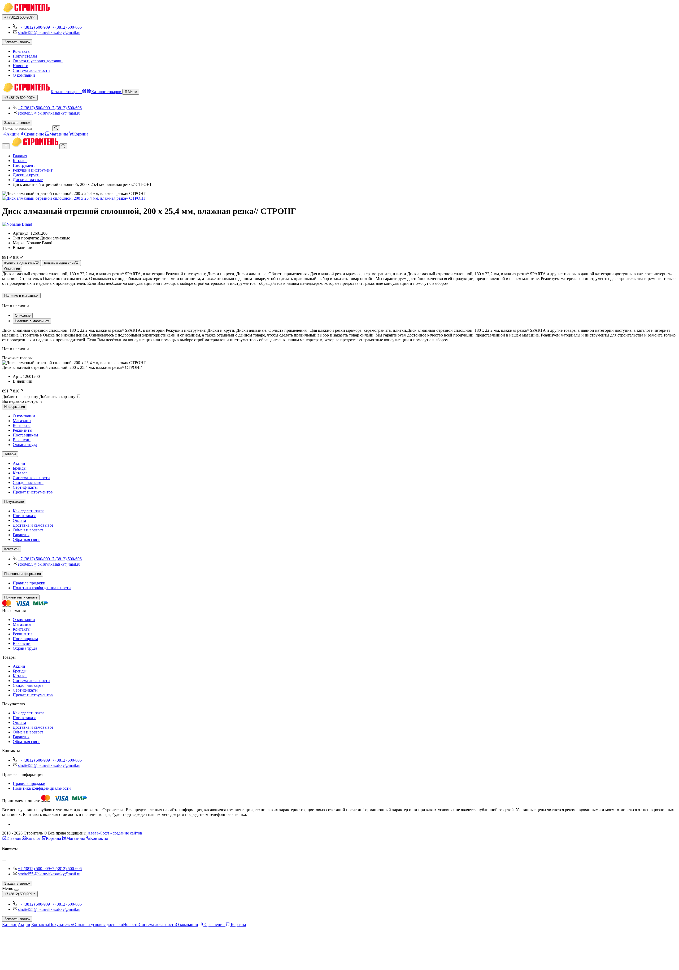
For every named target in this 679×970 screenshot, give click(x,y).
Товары (10, 454)
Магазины (22, 420)
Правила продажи (29, 583)
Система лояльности (31, 70)
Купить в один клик (19, 263)
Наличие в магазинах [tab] (32, 321)
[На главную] (26, 12)
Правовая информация (22, 574)
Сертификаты (25, 487)
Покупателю (14, 502)
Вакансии (22, 440)
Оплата (19, 520)
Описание (12, 269)
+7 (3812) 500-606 (66, 27)
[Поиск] (56, 128)
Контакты (22, 51)
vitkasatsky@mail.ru (63, 32)
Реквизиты (22, 430)
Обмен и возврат (28, 530)
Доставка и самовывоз (33, 525)
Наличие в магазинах (21, 296)
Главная (20, 156)
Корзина (53, 838)
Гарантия (21, 534)
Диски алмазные (28, 179)
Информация (14, 407)
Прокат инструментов (33, 492)
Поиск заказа (24, 515)
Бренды (20, 468)
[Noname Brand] (17, 224)
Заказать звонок (17, 42)
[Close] (4, 860)
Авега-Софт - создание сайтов (115, 833)
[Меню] (6, 146)
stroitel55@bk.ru (32, 32)
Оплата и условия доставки (38, 61)
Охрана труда (25, 444)
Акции (19, 463)
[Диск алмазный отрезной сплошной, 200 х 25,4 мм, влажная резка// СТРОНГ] (339, 198)
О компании (24, 75)
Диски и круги (26, 175)
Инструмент (24, 165)
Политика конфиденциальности (42, 588)
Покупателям (25, 56)
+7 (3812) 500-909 (18, 17)
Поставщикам (25, 435)
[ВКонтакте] (15, 824)
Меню (132, 92)
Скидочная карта (28, 482)
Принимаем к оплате (20, 597)
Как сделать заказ (28, 511)
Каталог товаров (66, 91)
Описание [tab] (23, 315)
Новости (20, 65)
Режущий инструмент (33, 170)
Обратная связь (26, 539)
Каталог (20, 160)
